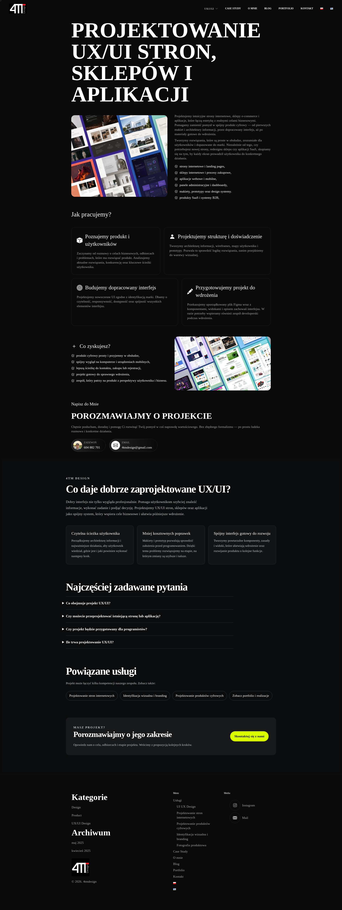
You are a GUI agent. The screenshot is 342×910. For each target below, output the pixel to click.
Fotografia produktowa (191, 845)
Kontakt (307, 8)
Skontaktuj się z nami (249, 736)
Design (76, 807)
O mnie (252, 8)
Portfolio (286, 8)
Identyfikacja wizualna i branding (145, 695)
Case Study (233, 8)
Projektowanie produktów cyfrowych (200, 695)
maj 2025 (78, 842)
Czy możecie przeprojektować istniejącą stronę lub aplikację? (113, 616)
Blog (267, 8)
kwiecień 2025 (81, 850)
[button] (88, 445)
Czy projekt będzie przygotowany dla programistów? (106, 629)
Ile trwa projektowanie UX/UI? (90, 642)
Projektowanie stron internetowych (91, 695)
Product (77, 815)
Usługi (209, 8)
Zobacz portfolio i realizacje (250, 695)
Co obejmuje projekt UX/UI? (88, 603)
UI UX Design (186, 806)
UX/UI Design (81, 823)
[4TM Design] (18, 9)
